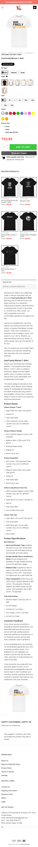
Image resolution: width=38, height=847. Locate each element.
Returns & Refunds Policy (10, 764)
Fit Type (4, 68)
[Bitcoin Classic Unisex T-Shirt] (10, 221)
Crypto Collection (15, 53)
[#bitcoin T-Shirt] (28, 187)
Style (4, 76)
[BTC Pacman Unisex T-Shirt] (10, 255)
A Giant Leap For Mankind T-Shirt (28, 235)
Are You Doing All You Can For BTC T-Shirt (9, 201)
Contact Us (5, 787)
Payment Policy (7, 794)
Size (3, 95)
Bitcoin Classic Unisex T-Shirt (9, 235)
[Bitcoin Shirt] (19, 7)
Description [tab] (7, 282)
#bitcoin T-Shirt (25, 201)
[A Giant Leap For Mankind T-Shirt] (28, 221)
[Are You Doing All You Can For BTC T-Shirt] (10, 187)
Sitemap (4, 775)
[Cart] (35, 7)
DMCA (3, 798)
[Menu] (2, 7)
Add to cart (23, 147)
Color (3, 109)
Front (7, 126)
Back (7, 129)
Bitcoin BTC (29, 53)
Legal (3, 802)
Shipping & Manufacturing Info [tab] (14, 286)
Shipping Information (9, 791)
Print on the (5, 123)
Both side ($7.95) (12, 132)
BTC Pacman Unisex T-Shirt (8, 270)
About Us (4, 761)
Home (3, 53)
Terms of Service (7, 772)
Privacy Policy (6, 768)
